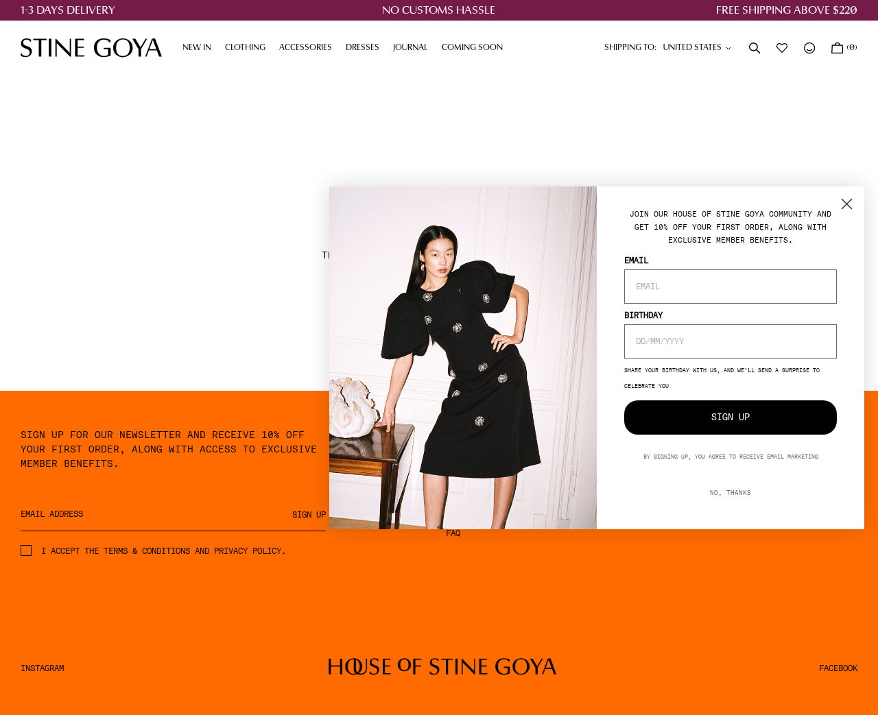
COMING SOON (472, 48)
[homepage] (91, 48)
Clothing (248, 48)
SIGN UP (730, 417)
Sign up (309, 515)
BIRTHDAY (643, 314)
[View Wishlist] (783, 48)
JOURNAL (414, 48)
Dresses (366, 48)
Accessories (309, 48)
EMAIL (636, 260)
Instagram (42, 668)
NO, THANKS (730, 492)
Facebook (838, 668)
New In (196, 48)
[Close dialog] (847, 204)
